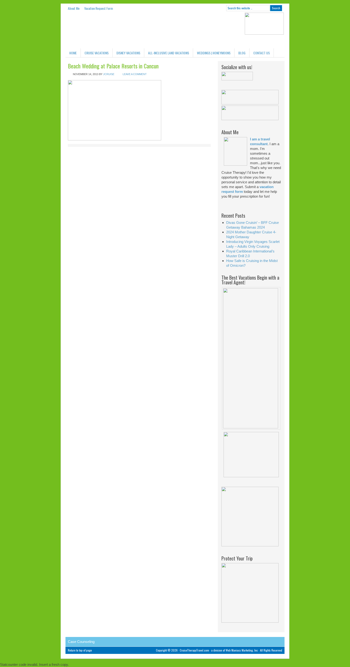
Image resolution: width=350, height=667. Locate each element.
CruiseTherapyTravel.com (194, 650)
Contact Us (261, 52)
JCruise (108, 74)
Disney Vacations (128, 52)
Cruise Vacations (97, 52)
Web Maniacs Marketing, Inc (242, 650)
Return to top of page (80, 650)
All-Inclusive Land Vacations (168, 52)
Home (73, 52)
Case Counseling (81, 642)
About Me (74, 8)
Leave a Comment (135, 74)
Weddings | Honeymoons (213, 52)
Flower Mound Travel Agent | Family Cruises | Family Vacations (101, 30)
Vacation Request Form (98, 8)
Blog (241, 52)
